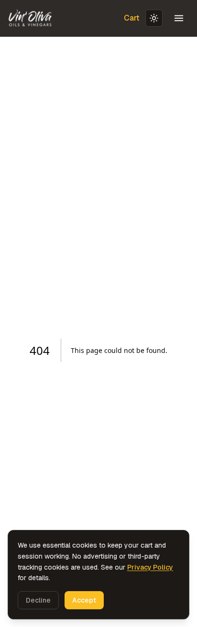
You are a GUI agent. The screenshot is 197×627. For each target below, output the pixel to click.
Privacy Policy (150, 567)
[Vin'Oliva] (30, 18)
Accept (84, 600)
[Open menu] (178, 18)
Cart (132, 18)
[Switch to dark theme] (154, 18)
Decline (38, 600)
